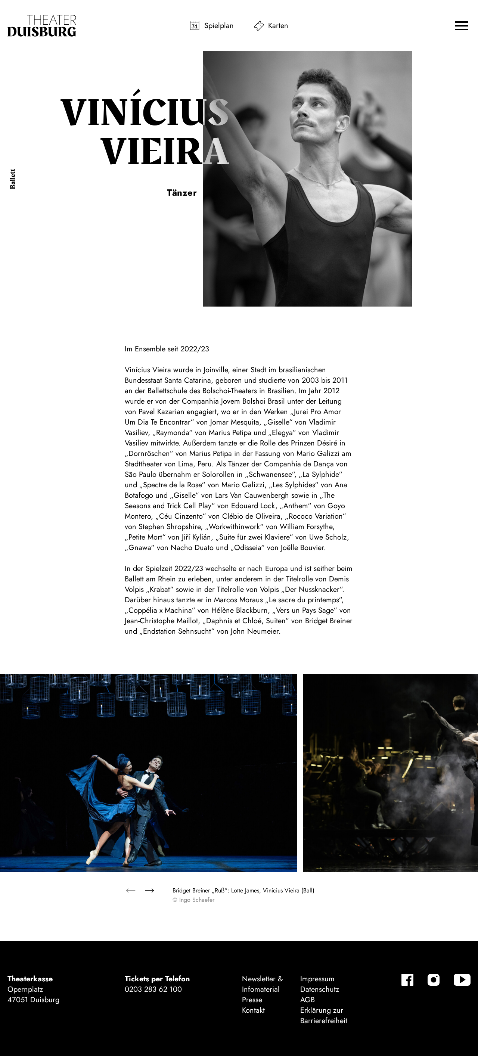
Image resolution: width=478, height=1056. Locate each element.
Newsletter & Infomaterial (262, 984)
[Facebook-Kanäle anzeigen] (407, 980)
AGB (307, 999)
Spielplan (219, 25)
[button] (462, 26)
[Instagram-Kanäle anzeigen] (434, 980)
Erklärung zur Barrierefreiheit (323, 1015)
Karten (278, 25)
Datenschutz (319, 989)
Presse (252, 999)
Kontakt (253, 1010)
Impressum (317, 978)
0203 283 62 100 (153, 989)
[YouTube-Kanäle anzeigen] (462, 980)
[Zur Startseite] (41, 26)
